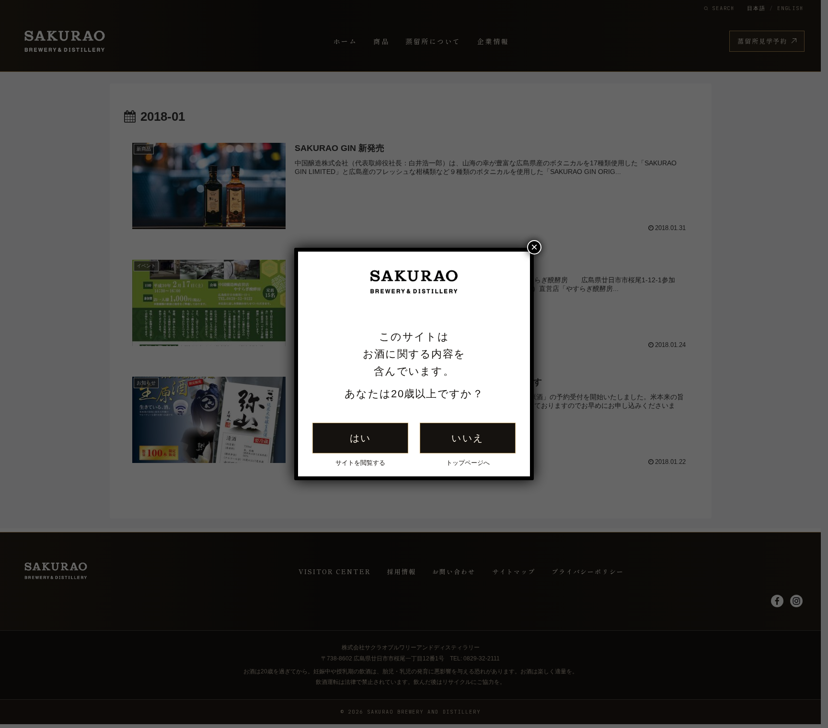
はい (360, 438)
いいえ (467, 438)
